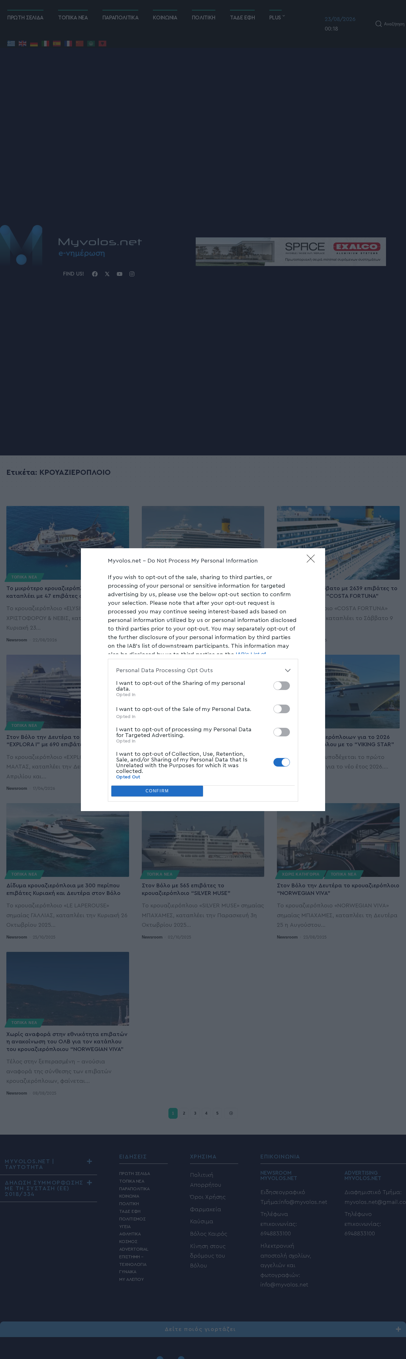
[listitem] (203, 670)
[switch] (281, 685)
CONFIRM (157, 791)
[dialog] (203, 679)
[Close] (313, 561)
